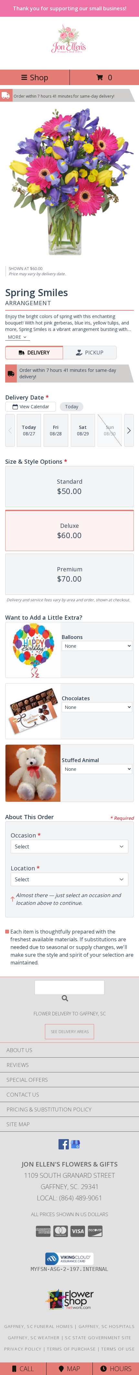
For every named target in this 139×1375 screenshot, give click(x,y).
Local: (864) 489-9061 (69, 1198)
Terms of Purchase (71, 1349)
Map (72, 1368)
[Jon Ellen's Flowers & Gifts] (69, 60)
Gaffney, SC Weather (34, 1338)
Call (25, 1368)
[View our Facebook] (64, 1147)
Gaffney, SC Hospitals (107, 1326)
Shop (39, 77)
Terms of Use (118, 1349)
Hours (119, 1368)
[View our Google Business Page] (75, 1147)
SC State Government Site (98, 1338)
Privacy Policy (22, 1349)
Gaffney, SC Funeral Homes (38, 1326)
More (14, 337)
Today (71, 406)
